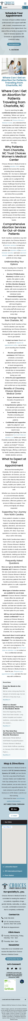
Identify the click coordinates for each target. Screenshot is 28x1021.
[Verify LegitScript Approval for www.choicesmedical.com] (22, 983)
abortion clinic (14, 166)
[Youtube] (16, 968)
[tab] (14, 999)
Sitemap (24, 1005)
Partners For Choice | (16, 1005)
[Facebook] (8, 968)
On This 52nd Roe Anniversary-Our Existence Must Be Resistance (13, 733)
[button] (25, 7)
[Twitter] (12, 968)
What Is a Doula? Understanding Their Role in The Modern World (13, 706)
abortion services (10, 245)
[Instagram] (20, 968)
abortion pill (15, 250)
